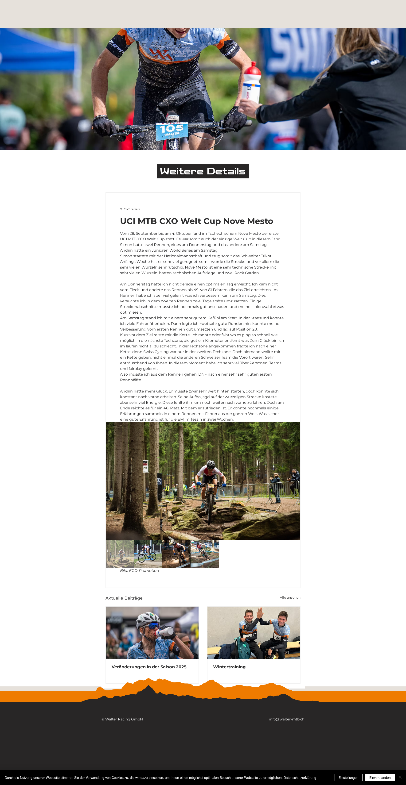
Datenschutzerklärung (300, 777)
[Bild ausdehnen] (203, 481)
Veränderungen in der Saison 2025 (149, 667)
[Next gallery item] (294, 481)
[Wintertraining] (253, 633)
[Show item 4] (205, 554)
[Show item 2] (148, 554)
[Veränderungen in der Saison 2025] (152, 633)
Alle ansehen (290, 597)
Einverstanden (380, 777)
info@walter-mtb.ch (286, 719)
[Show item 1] (120, 554)
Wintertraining (229, 667)
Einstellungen (349, 777)
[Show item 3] (176, 554)
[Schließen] (400, 777)
